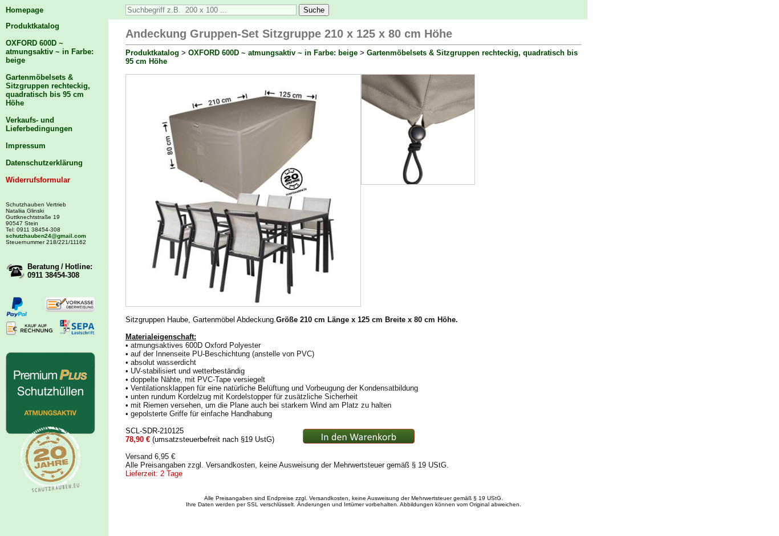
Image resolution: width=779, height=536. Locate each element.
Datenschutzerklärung (44, 163)
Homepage (24, 10)
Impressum (26, 145)
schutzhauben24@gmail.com (46, 236)
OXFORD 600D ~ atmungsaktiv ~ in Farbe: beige (50, 51)
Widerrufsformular (38, 180)
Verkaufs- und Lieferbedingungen (39, 124)
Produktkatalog (32, 26)
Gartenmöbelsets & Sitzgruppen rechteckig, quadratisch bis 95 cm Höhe (48, 90)
